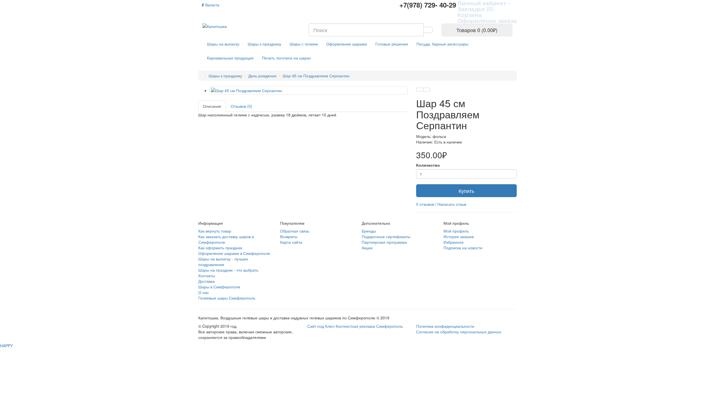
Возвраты (288, 236)
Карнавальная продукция (230, 58)
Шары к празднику (264, 44)
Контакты (206, 275)
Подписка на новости (463, 247)
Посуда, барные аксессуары (442, 44)
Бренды (369, 231)
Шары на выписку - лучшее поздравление (223, 261)
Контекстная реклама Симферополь (369, 326)
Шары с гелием (304, 44)
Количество (428, 165)
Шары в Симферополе (219, 286)
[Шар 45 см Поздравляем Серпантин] (308, 90)
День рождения (262, 75)
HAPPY (6, 345)
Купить (466, 190)
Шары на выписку (223, 44)
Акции (367, 247)
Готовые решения (391, 44)
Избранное (454, 242)
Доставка (206, 281)
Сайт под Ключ (321, 326)
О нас (203, 292)
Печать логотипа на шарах (286, 58)
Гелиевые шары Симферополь (226, 298)
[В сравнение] (426, 90)
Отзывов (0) (241, 106)
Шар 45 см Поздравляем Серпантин (316, 75)
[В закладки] (419, 90)
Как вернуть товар (214, 231)
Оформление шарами (346, 44)
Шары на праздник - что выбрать (228, 270)
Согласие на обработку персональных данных (458, 331)
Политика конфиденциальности (445, 326)
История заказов (459, 236)
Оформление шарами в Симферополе (234, 253)
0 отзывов (425, 204)
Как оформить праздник (220, 247)
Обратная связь (294, 231)
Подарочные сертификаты (386, 236)
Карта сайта (291, 242)
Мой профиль (456, 231)
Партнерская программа (384, 242)
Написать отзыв (451, 204)
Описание (212, 106)
